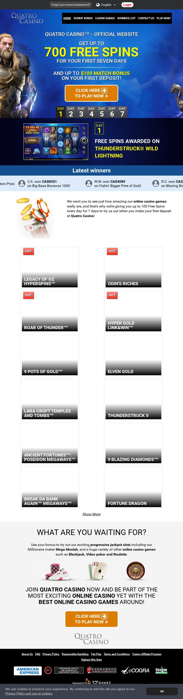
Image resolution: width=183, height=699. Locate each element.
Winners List (126, 18)
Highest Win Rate (91, 659)
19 (47, 670)
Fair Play (96, 654)
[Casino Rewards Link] (161, 670)
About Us (27, 654)
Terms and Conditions (117, 654)
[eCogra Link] (136, 670)
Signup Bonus (83, 18)
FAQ (37, 654)
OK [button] (162, 691)
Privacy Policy (51, 654)
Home (67, 18)
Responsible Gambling (75, 654)
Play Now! (164, 18)
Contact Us (146, 18)
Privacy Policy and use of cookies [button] (28, 693)
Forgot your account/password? (70, 4)
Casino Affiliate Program (146, 654)
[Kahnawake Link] (102, 670)
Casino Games (105, 18)
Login (127, 4)
